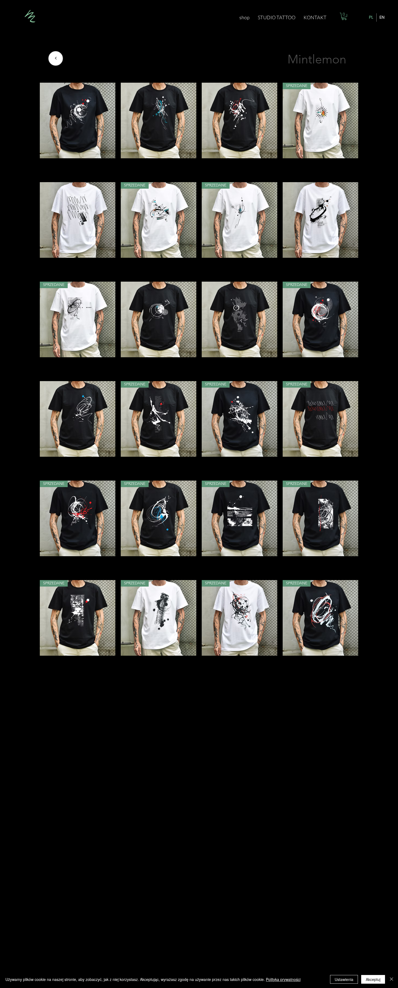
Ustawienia (344, 979)
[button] (344, 16)
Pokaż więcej (199, 686)
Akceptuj (373, 979)
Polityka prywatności (283, 979)
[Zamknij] (391, 979)
